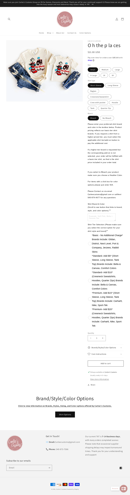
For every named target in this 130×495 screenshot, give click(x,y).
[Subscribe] (49, 468)
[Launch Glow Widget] (123, 488)
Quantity (91, 333)
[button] (9, 19)
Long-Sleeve (113, 85)
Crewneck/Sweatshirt (99, 97)
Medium (105, 70)
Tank (92, 108)
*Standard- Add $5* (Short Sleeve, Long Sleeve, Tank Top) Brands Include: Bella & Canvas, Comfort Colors (106, 262)
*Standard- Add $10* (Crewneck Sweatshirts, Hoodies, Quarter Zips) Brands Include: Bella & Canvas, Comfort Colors (107, 280)
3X (113, 75)
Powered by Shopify (73, 489)
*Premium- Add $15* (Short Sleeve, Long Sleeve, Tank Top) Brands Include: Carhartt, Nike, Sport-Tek (107, 299)
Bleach (93, 118)
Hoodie (115, 102)
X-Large (93, 75)
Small (92, 70)
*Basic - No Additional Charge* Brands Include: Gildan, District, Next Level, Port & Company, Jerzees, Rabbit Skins (107, 243)
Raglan (93, 91)
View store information (99, 379)
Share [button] (93, 385)
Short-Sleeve (95, 85)
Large (117, 70)
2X (104, 75)
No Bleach (107, 118)
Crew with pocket (97, 102)
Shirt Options (65, 414)
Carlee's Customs (61, 489)
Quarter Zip (106, 108)
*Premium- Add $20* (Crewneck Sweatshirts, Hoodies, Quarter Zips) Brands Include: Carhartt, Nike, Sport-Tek (107, 317)
